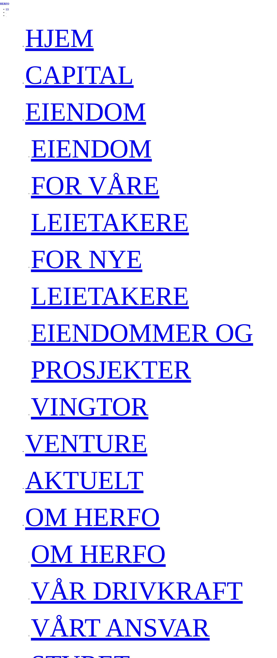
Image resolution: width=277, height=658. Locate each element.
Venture (86, 443)
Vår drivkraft (137, 590)
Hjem (59, 38)
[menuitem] (141, 9)
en (7, 9)
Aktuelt (84, 480)
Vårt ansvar (120, 627)
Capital (79, 74)
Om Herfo (92, 517)
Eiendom (85, 111)
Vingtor (89, 406)
